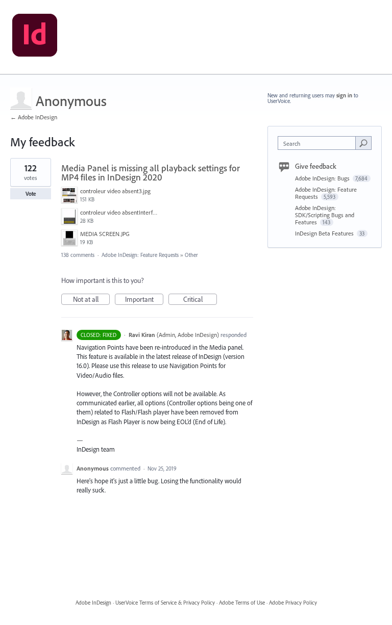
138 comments (77, 254)
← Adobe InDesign (33, 117)
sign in (344, 95)
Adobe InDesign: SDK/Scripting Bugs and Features (324, 215)
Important (144, 300)
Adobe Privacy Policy (293, 602)
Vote (31, 193)
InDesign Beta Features (325, 233)
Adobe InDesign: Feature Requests (140, 254)
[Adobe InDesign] (34, 37)
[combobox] (319, 143)
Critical (200, 300)
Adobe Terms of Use (242, 602)
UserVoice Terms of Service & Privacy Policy (165, 602)
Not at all (91, 300)
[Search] (363, 142)
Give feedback (315, 166)
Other (191, 254)
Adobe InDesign (93, 602)
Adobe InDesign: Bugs (323, 178)
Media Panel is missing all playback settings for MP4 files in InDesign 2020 (150, 172)
